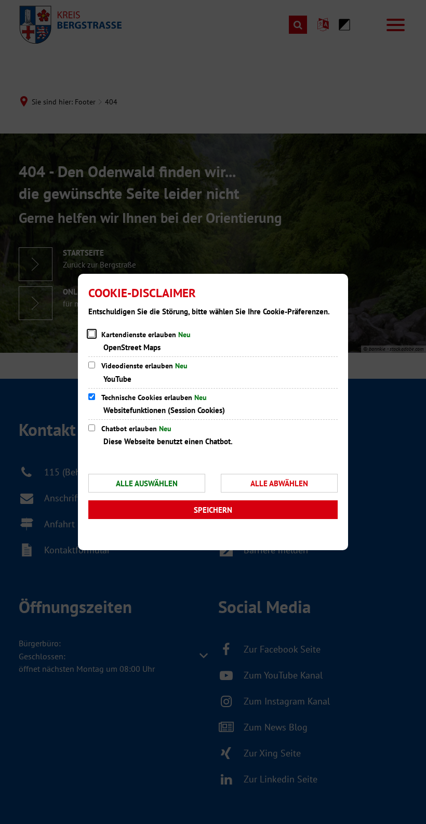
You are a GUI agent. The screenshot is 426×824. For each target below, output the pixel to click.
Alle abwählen (279, 483)
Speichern (213, 510)
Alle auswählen (147, 483)
